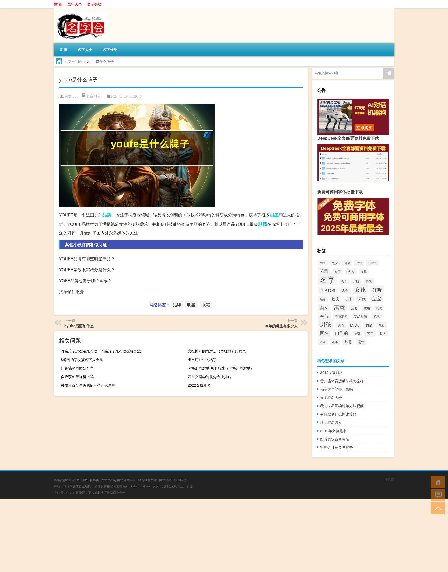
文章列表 (75, 61)
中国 (323, 263)
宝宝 (376, 298)
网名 (324, 333)
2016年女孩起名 (333, 430)
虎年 (370, 333)
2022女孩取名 (199, 385)
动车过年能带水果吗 (336, 389)
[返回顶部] (437, 508)
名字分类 (94, 4)
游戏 (376, 316)
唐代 (369, 281)
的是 (369, 325)
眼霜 (262, 224)
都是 (348, 341)
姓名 (323, 299)
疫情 (341, 325)
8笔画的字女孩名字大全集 (82, 359)
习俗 (347, 263)
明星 (274, 214)
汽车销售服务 (71, 291)
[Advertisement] (155, 535)
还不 (335, 341)
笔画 (382, 325)
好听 (377, 289)
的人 (354, 324)
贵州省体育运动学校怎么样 (342, 380)
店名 (354, 308)
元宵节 (372, 263)
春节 (324, 316)
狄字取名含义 (331, 422)
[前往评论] (437, 495)
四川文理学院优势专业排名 (209, 376)
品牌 (107, 214)
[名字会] (81, 10)
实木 (324, 307)
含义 (344, 281)
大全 (345, 290)
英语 (357, 334)
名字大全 (74, 4)
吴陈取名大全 (331, 397)
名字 (327, 279)
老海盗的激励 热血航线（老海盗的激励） (221, 368)
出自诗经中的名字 (202, 359)
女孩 (360, 289)
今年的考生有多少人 (281, 325)
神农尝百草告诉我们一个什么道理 (88, 385)
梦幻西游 (360, 316)
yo (74, 96)
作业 (359, 263)
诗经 (323, 342)
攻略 (366, 307)
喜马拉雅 (327, 290)
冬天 (351, 271)
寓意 (339, 307)
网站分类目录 (126, 480)
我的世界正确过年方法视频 (342, 405)
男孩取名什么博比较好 (338, 414)
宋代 (362, 298)
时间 (379, 308)
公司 (324, 271)
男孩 (325, 324)
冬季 (364, 271)
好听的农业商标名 (334, 438)
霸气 (361, 341)
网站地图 (165, 480)
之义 (335, 263)
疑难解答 (180, 480)
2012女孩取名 (331, 372)
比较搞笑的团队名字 (77, 368)
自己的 (341, 333)
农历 (337, 271)
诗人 (383, 333)
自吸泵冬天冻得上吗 (77, 376)
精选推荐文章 (147, 480)
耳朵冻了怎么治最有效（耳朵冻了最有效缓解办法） (102, 350)
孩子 (348, 298)
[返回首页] (437, 482)
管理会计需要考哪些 (336, 447)
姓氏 (335, 298)
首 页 (58, 4)
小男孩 (389, 479)
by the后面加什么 (79, 325)
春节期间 (341, 316)
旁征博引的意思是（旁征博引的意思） (218, 350)
